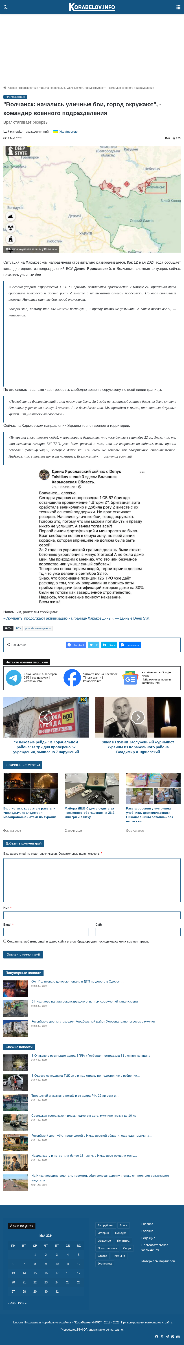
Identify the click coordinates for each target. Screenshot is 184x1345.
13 (13, 1273)
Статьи (102, 1256)
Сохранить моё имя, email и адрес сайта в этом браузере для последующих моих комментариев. (78, 941)
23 (46, 1282)
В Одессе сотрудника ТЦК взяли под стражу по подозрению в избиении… (85, 1075)
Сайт (99, 924)
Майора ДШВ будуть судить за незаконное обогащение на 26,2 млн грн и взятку (89, 813)
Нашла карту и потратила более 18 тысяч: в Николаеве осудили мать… (84, 1155)
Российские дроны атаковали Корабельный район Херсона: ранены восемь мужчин (93, 1021)
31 (57, 1291)
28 (24, 1291)
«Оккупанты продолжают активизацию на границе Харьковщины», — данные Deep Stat (76, 618)
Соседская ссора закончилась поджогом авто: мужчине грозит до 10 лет (84, 1115)
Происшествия (28, 87)
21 (24, 1282)
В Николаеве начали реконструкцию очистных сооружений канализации (84, 1001)
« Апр (11, 1303)
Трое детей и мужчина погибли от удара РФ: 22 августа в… (75, 1095)
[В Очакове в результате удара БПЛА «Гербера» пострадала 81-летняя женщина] (15, 1062)
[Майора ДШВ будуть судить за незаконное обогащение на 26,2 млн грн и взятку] (92, 788)
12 (78, 1264)
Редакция (148, 1238)
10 (57, 1264)
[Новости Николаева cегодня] (92, 7)
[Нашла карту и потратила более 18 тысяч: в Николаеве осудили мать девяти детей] (15, 1162)
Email (8, 924)
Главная (11, 87)
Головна (147, 1231)
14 (24, 1273)
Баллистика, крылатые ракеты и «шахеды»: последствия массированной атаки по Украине (30, 813)
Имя (7, 907)
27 (13, 1291)
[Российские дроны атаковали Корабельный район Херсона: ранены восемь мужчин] (15, 1028)
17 (57, 1273)
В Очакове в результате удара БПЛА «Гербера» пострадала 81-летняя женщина (90, 1055)
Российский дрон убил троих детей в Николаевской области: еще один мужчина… (91, 1135)
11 (67, 1264)
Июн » (22, 1303)
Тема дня (119, 1256)
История (103, 1233)
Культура (121, 1233)
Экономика (105, 1263)
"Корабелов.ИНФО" (88, 1322)
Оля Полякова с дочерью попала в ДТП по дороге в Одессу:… (77, 981)
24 (57, 1282)
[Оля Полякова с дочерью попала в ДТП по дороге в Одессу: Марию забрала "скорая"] (15, 988)
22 (35, 1282)
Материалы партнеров (158, 1261)
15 (35, 1273)
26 (78, 1282)
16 (46, 1273)
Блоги (123, 1225)
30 (46, 1291)
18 (67, 1273)
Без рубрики (106, 1225)
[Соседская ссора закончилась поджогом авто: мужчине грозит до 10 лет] (15, 1122)
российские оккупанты (38, 628)
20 (13, 1282)
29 (35, 1291)
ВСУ (18, 628)
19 (78, 1273)
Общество (104, 1240)
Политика (123, 1240)
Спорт (127, 1248)
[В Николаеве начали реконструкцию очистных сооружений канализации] (15, 1008)
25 (67, 1282)
